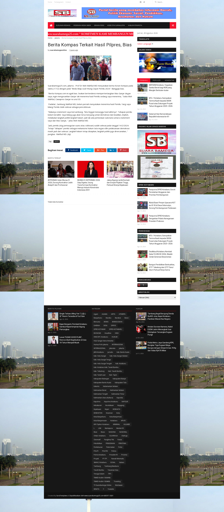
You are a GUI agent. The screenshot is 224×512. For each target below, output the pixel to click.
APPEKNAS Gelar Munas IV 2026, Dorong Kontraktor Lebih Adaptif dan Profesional (60, 182)
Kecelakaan (109, 405)
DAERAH (97, 325)
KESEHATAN (98, 413)
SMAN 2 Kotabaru (100, 462)
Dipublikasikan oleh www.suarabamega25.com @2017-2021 (91, 496)
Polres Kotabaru (100, 455)
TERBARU (144, 80)
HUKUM (114, 337)
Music (103, 432)
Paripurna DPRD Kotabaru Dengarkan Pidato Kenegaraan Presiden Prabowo (161, 218)
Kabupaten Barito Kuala (102, 382)
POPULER (157, 80)
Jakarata (112, 348)
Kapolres (97, 401)
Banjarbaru (98, 318)
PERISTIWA (122, 443)
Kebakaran (98, 405)
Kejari (107, 409)
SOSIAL (112, 462)
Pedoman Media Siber (82, 25)
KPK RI (123, 420)
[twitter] (144, 2)
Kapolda (120, 398)
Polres (113, 451)
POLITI (96, 451)
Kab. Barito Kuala (123, 352)
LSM (99, 428)
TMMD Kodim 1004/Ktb (102, 478)
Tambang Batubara (111, 466)
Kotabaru (113, 420)
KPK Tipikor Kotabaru (101, 424)
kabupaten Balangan (101, 379)
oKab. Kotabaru (100, 436)
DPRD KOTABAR (99, 329)
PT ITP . (105, 459)
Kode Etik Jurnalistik (116, 25)
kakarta (96, 386)
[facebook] (140, 2)
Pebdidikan (98, 443)
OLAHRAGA (113, 436)
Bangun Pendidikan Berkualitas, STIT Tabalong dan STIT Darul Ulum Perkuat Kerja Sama (162, 267)
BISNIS (106, 322)
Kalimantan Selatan (117, 390)
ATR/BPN (122, 314)
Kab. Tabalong (99, 371)
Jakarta (57, 38)
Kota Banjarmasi (116, 417)
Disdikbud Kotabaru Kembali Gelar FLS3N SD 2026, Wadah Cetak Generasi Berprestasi (161, 254)
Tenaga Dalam (99, 474)
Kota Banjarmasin (100, 420)
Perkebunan (98, 447)
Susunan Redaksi (63, 25)
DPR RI (113, 325)
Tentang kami (59, 2)
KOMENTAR (169, 80)
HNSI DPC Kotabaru (101, 337)
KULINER (127, 424)
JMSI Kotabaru (99, 352)
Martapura (109, 428)
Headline (108, 333)
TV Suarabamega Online (102, 485)
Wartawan (118, 485)
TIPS (109, 474)
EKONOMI (97, 333)
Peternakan (110, 447)
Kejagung (120, 405)
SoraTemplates (62, 496)
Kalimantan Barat (100, 390)
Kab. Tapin (113, 375)
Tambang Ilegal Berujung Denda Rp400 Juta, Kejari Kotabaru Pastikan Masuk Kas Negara (161, 316)
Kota (118, 413)
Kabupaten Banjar (119, 379)
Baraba (108, 318)
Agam (96, 314)
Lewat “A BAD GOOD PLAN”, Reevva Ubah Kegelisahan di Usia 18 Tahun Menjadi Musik (73, 340)
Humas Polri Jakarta (101, 344)
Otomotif (97, 440)
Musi (95, 432)
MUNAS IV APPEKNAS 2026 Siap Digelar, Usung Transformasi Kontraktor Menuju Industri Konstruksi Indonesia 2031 (88, 185)
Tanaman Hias (113, 470)
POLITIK (105, 451)
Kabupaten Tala (120, 382)
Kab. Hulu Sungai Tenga (102, 360)
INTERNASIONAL (100, 348)
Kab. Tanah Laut (99, 375)
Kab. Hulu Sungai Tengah (103, 363)
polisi (120, 447)
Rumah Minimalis (117, 459)
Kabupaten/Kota (135, 25)
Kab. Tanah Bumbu (115, 371)
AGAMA (104, 314)
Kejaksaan (97, 409)
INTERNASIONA (117, 344)
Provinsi (124, 455)
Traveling (117, 481)
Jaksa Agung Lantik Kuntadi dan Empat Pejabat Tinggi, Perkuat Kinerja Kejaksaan (118, 182)
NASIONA (112, 432)
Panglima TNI (109, 440)
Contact (68, 2)
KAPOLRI (125, 401)
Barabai (118, 318)
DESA (105, 325)
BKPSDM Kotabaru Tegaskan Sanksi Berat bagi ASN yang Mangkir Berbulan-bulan (161, 87)
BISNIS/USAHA (117, 322)
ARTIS (113, 314)
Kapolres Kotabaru (111, 401)
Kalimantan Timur (117, 394)
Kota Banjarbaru (100, 417)
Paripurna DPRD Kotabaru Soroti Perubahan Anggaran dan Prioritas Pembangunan (162, 192)
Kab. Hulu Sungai (100, 356)
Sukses (121, 462)
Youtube (111, 489)
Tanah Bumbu (99, 470)
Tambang (97, 466)
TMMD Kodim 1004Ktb (102, 481)
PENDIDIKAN (110, 443)
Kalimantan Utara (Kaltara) (103, 398)
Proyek (96, 459)
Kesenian (109, 413)
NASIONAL (123, 432)
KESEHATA (116, 409)
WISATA (96, 489)
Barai (126, 318)
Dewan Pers (99, 25)
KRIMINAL (116, 424)
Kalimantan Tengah (101, 394)
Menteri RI (120, 428)
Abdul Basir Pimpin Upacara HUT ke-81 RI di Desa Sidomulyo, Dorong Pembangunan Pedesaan (162, 205)
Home (50, 2)
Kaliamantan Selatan (110, 386)
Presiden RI (113, 455)
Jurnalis (110, 352)
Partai (120, 440)
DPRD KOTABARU (115, 329)
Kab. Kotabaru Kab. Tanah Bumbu (106, 367)
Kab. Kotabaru (121, 363)
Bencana (97, 322)
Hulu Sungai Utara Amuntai (103, 341)
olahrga (124, 436)
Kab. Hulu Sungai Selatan (119, 356)
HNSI (116, 333)
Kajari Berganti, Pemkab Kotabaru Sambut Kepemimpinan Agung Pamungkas (73, 326)
